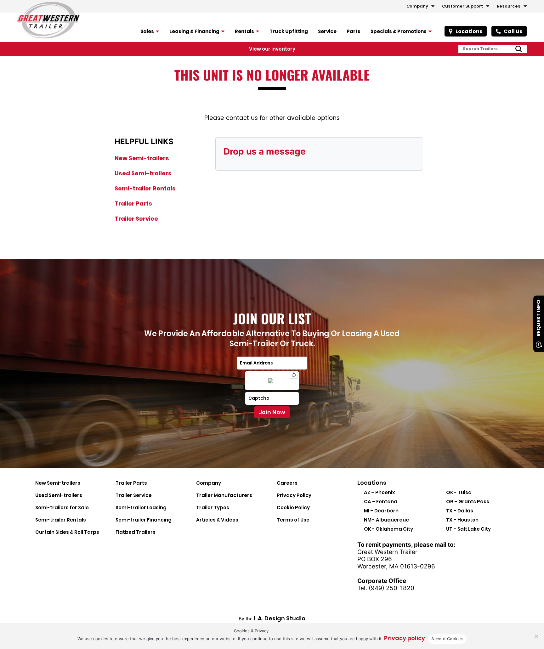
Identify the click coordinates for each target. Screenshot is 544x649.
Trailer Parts (133, 203)
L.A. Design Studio (279, 618)
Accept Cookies (447, 638)
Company (417, 6)
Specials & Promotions (399, 31)
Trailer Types (212, 507)
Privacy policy (404, 638)
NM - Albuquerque (386, 519)
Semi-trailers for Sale (62, 507)
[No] (536, 636)
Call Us (513, 31)
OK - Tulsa (459, 492)
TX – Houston (462, 519)
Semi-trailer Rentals (145, 188)
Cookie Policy (293, 507)
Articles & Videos (217, 519)
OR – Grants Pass (467, 501)
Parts (353, 31)
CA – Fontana (380, 501)
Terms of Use (293, 519)
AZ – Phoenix (379, 492)
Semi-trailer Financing (144, 519)
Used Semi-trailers (143, 173)
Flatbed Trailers (136, 532)
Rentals (244, 31)
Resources (508, 6)
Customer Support (462, 6)
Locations (469, 31)
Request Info (538, 318)
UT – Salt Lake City (468, 529)
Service (327, 31)
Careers (287, 483)
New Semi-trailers (142, 158)
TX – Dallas (459, 510)
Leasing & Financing (194, 31)
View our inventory (272, 48)
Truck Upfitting (288, 31)
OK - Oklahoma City (388, 529)
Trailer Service (136, 219)
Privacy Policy (294, 495)
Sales (147, 31)
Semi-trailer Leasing (141, 507)
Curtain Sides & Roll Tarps (67, 532)
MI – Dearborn (381, 510)
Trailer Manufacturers (224, 495)
